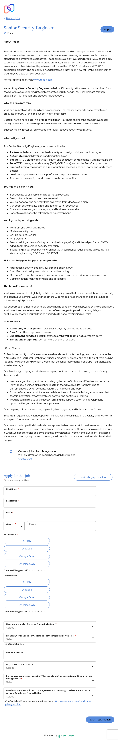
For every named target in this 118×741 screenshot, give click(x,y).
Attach (27, 540)
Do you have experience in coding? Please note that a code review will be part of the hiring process (49, 677)
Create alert (25, 458)
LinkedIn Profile (14, 652)
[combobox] (6, 527)
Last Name (12, 501)
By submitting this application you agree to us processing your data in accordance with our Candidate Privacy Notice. (48, 691)
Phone (33, 524)
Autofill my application (93, 477)
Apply (107, 29)
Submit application (100, 719)
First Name (12, 489)
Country (11, 524)
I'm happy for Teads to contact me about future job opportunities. (41, 636)
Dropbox (27, 548)
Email (9, 512)
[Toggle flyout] (21, 526)
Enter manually (26, 563)
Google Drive (26, 556)
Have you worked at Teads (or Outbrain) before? (31, 624)
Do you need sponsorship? (19, 664)
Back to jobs (13, 18)
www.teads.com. (43, 79)
